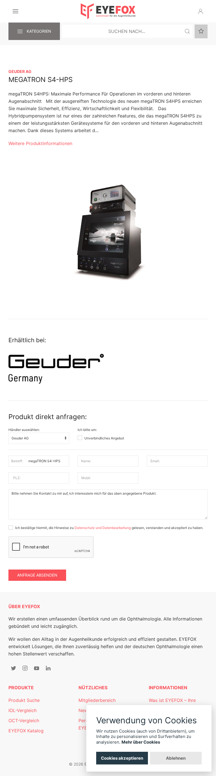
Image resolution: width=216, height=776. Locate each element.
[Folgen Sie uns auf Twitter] (13, 668)
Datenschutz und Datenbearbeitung (103, 528)
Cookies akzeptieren (122, 758)
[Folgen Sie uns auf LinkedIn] (48, 668)
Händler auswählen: (24, 430)
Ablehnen (176, 758)
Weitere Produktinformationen (40, 143)
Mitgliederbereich (97, 700)
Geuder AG (20, 71)
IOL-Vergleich (22, 710)
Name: (86, 461)
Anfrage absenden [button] (37, 575)
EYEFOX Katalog (26, 730)
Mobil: (86, 478)
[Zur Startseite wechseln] (108, 11)
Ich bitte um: (87, 430)
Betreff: (17, 461)
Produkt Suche (24, 700)
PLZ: (17, 478)
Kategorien (38, 31)
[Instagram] (25, 668)
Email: (155, 461)
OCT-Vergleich (23, 720)
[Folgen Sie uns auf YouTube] (37, 668)
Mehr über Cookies (141, 742)
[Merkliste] (201, 31)
